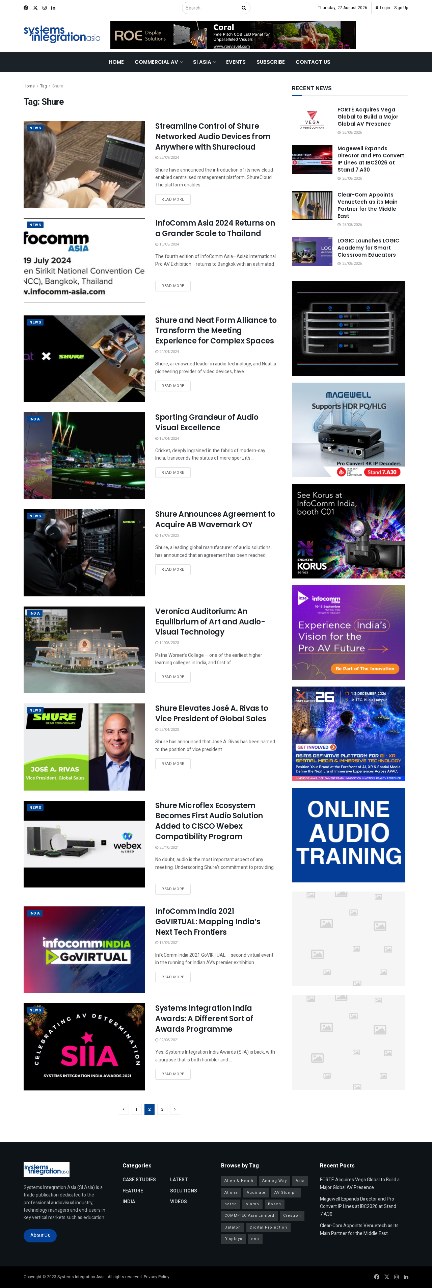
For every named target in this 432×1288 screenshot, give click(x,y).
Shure (57, 86)
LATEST (179, 1179)
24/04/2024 (168, 352)
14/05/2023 (168, 643)
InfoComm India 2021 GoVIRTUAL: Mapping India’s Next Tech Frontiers (208, 921)
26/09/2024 (168, 157)
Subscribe (270, 62)
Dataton (232, 1227)
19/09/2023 (168, 535)
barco (230, 1204)
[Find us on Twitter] (35, 8)
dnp (255, 1239)
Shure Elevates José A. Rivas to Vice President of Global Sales (211, 713)
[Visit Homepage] (62, 34)
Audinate (256, 1192)
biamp (252, 1204)
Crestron (292, 1215)
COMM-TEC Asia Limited (249, 1215)
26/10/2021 (168, 847)
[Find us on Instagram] (45, 8)
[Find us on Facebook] (26, 8)
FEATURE (133, 1190)
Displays (233, 1239)
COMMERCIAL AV (156, 62)
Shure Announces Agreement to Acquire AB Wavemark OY (215, 519)
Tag (43, 86)
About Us (40, 1235)
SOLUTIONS (183, 1190)
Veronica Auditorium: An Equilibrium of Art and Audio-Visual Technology (210, 622)
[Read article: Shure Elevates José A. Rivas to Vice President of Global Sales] (84, 746)
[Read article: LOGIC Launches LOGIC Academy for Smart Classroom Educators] (312, 251)
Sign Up (401, 8)
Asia (300, 1181)
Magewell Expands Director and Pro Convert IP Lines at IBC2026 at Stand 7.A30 (371, 159)
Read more (176, 199)
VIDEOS (178, 1201)
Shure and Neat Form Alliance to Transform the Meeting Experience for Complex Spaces (215, 330)
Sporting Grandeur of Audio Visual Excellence (207, 422)
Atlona (231, 1192)
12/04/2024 (168, 438)
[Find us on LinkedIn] (53, 8)
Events (236, 62)
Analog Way (274, 1181)
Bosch (274, 1204)
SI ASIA (202, 62)
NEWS (35, 128)
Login (384, 8)
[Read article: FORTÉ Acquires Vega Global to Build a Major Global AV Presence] (312, 120)
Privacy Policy (156, 1277)
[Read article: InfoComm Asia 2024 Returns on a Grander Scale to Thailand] (84, 261)
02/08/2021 (168, 1040)
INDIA (34, 419)
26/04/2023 (168, 729)
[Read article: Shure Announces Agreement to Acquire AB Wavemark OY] (84, 552)
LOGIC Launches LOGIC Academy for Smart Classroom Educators (368, 247)
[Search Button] (244, 8)
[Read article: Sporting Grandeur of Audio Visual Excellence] (84, 455)
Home (116, 62)
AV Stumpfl (286, 1192)
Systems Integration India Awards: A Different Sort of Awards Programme (204, 1018)
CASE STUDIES (139, 1179)
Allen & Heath (238, 1181)
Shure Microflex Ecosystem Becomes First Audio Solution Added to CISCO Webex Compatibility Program (209, 821)
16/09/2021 (168, 943)
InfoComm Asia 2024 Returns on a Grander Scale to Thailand (215, 228)
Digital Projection (268, 1227)
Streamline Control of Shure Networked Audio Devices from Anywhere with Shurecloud (213, 136)
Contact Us (313, 62)
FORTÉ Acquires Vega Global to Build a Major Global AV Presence (368, 116)
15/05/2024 (168, 244)
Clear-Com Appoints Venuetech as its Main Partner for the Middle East (368, 205)
